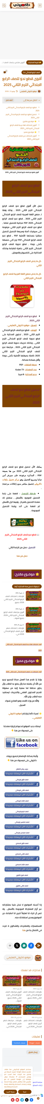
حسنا (24, 1092)
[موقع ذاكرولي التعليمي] (22, 5)
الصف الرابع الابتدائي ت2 (31, 72)
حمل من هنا (22, 556)
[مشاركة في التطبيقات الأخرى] (10, 946)
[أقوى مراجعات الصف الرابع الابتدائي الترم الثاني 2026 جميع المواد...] (34, 612)
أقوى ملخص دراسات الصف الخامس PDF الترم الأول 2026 (13, 62)
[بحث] (4, 5)
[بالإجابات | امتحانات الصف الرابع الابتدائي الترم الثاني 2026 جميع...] (34, 596)
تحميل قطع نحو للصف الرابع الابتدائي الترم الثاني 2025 (22, 116)
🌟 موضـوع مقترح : (29, 121)
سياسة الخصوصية (36, 1082)
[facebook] (31, 1100)
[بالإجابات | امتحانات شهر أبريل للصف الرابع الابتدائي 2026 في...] (34, 628)
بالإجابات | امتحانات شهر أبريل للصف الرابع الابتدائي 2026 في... (14, 631)
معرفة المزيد (10, 1092)
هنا (23, 930)
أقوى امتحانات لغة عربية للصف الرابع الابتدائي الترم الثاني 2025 (24, 126)
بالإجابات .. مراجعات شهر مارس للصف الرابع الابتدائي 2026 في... (12, 1023)
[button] (31, 946)
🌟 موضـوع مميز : (30, 132)
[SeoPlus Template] (41, 1095)
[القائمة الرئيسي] (40, 5)
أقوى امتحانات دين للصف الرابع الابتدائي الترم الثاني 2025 (23, 137)
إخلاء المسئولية (36, 1085)
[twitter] (27, 1100)
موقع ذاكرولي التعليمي (28, 91)
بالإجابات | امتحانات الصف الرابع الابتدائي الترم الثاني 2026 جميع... (14, 599)
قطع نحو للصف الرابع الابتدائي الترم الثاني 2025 (22, 109)
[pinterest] (12, 1100)
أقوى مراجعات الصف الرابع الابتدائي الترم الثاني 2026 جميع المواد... (14, 615)
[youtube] (17, 1100)
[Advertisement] (22, 35)
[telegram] (22, 1100)
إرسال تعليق (32, 1052)
